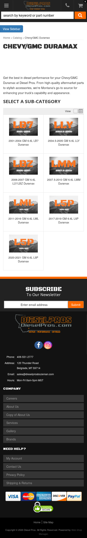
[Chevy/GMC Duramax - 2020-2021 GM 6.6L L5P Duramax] (23, 243)
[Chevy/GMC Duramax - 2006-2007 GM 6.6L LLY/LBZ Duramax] (23, 166)
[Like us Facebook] (38, 345)
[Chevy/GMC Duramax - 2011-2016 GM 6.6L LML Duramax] (23, 205)
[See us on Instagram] (48, 345)
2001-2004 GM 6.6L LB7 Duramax (23, 142)
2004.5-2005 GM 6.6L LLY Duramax (64, 142)
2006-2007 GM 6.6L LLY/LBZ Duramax (23, 181)
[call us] (67, 5)
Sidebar (15, 29)
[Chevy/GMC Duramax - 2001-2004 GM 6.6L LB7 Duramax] (23, 127)
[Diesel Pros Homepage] (37, 5)
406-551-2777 (25, 357)
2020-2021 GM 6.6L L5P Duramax (23, 259)
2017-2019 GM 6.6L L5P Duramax (64, 220)
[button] (43, 15)
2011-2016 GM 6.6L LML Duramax (23, 220)
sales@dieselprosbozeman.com (35, 374)
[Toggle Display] (78, 111)
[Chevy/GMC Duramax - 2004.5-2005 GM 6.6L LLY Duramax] (63, 127)
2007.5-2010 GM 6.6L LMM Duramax (63, 181)
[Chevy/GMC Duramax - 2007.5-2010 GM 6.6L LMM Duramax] (63, 166)
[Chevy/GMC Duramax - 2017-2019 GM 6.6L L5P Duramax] (63, 205)
